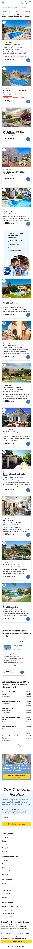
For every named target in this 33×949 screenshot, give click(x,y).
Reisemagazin (6, 890)
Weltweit (5, 848)
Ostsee (4, 841)
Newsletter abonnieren (16, 824)
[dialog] (16, 934)
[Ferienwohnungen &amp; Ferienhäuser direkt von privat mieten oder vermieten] (3, 2)
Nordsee (5, 837)
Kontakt (4, 897)
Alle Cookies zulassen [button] (16, 941)
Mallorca (5, 844)
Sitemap (4, 851)
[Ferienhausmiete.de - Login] (27, 2)
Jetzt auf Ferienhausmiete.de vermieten (16, 776)
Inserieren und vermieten (10, 906)
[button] (31, 2)
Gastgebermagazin (8, 910)
